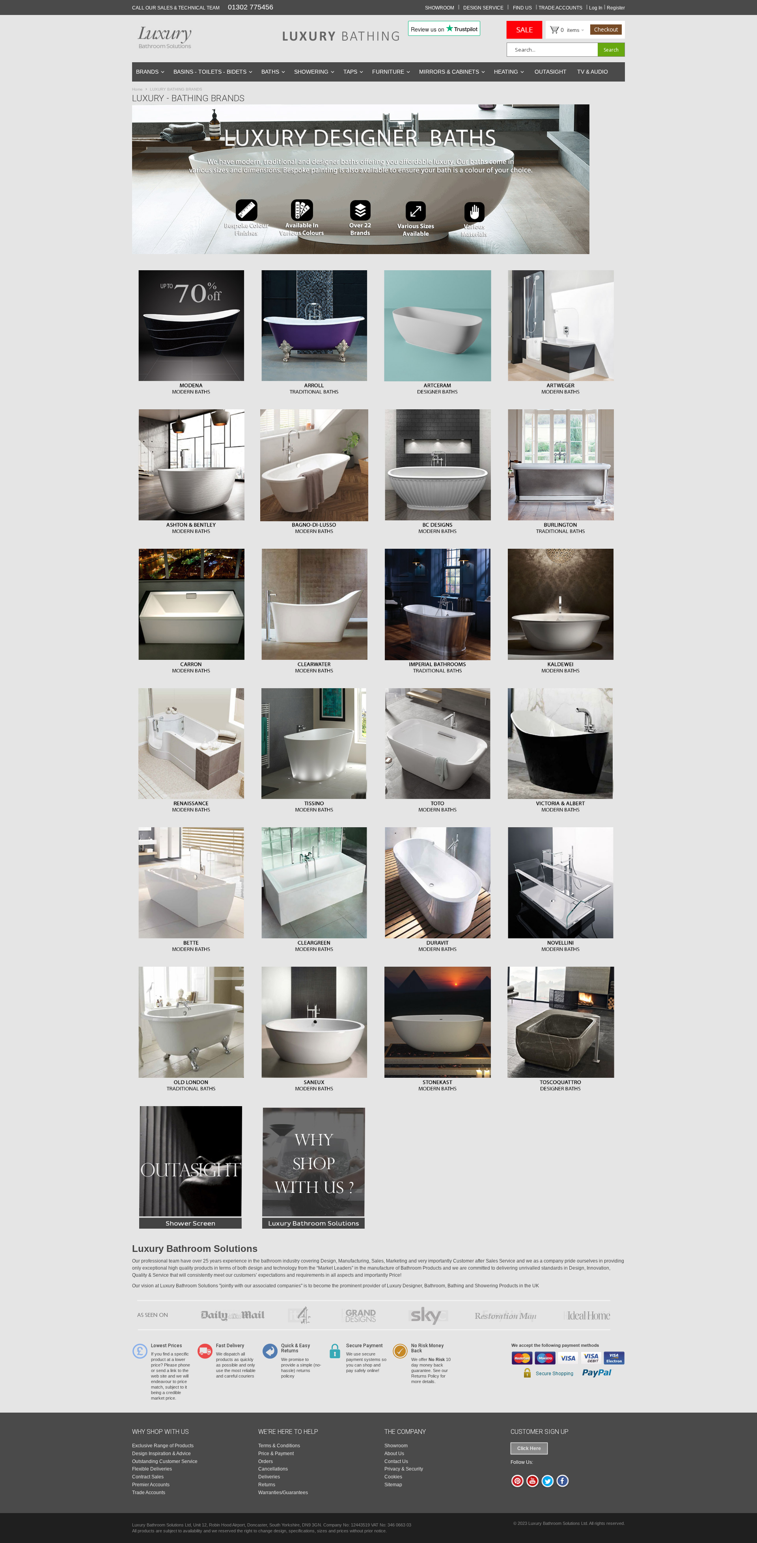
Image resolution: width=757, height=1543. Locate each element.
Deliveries (269, 1477)
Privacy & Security (403, 1469)
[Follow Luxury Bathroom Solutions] (562, 1486)
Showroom (396, 1445)
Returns (266, 1484)
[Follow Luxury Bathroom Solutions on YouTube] (532, 1486)
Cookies (393, 1477)
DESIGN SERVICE (483, 8)
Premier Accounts (151, 1484)
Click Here (529, 1448)
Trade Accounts (148, 1492)
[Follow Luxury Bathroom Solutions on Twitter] (547, 1486)
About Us (394, 1453)
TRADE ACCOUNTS (560, 8)
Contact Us (396, 1461)
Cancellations (273, 1469)
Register (616, 8)
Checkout (606, 29)
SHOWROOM (439, 8)
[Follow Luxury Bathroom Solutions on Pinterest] (517, 1486)
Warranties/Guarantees (283, 1492)
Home (138, 89)
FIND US (522, 8)
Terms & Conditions (279, 1445)
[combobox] (566, 50)
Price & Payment (276, 1453)
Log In (595, 8)
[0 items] (551, 29)
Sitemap (393, 1484)
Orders (265, 1461)
